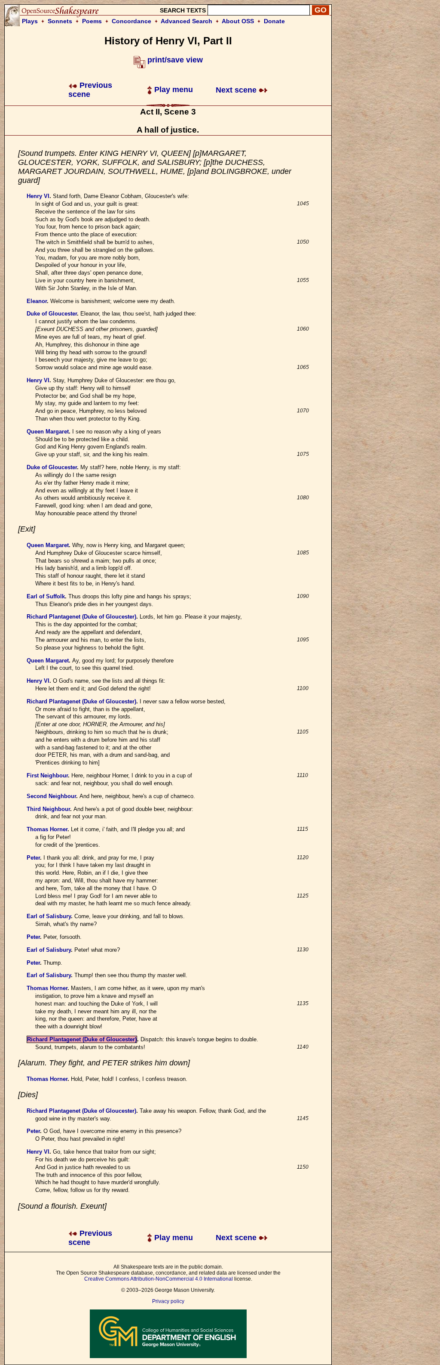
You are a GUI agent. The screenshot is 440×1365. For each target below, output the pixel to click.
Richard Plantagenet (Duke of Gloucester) (81, 616)
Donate (274, 21)
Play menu (172, 89)
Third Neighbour (48, 809)
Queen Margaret (48, 431)
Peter (33, 857)
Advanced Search (186, 21)
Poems (92, 21)
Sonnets (60, 21)
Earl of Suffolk (46, 596)
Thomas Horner (47, 829)
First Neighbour (47, 775)
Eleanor (37, 301)
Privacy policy (168, 1301)
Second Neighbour (51, 796)
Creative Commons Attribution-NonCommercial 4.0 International (158, 1279)
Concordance (131, 21)
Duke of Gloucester (52, 313)
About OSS (238, 21)
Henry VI (38, 196)
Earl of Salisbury (49, 916)
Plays (30, 21)
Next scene (237, 90)
